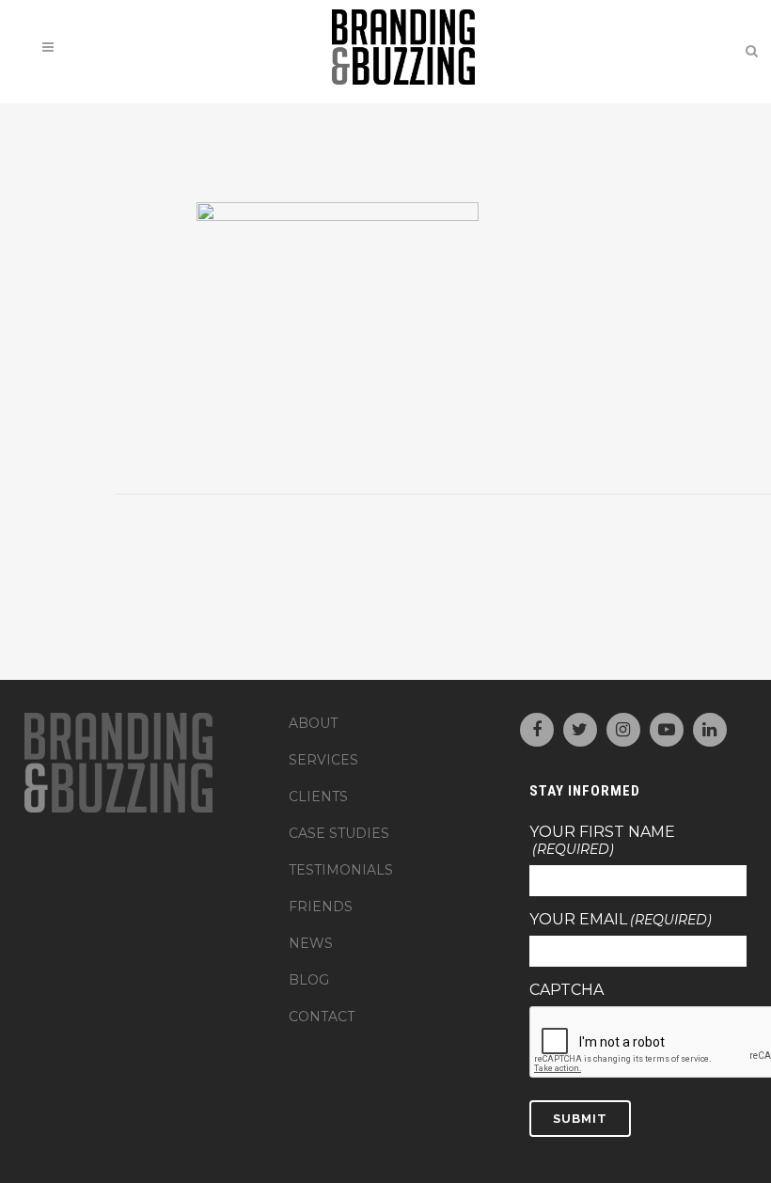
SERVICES (323, 759)
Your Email (621, 919)
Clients (318, 796)
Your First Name (602, 841)
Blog (309, 979)
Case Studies (339, 833)
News (311, 943)
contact (321, 1016)
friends (321, 906)
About (313, 723)
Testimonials (341, 869)
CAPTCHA (566, 990)
